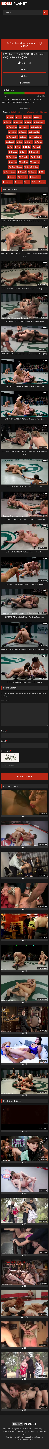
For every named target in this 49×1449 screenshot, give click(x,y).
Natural (23, 132)
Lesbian (13, 132)
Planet (14, 3)
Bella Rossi (15, 112)
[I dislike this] (30, 64)
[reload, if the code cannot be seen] (10, 762)
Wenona (30, 112)
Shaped (23, 172)
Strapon (29, 142)
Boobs (8, 122)
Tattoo (39, 142)
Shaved (11, 142)
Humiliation (37, 127)
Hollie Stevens (41, 112)
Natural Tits (35, 132)
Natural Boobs (17, 167)
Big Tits (28, 117)
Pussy (24, 137)
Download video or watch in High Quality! (25, 44)
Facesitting (13, 127)
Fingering (25, 127)
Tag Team (8, 182)
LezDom (25, 162)
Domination (40, 122)
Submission (36, 177)
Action (11, 117)
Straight (12, 177)
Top (28, 182)
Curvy (29, 122)
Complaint (25, 83)
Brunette (19, 122)
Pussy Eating (36, 137)
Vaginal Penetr (39, 182)
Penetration (13, 137)
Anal (19, 117)
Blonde (38, 117)
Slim (20, 142)
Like (23, 63)
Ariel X (23, 112)
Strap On (24, 177)
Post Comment (24, 776)
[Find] (45, 12)
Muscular (36, 162)
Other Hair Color (33, 167)
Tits (11, 147)
